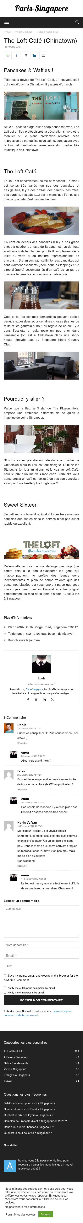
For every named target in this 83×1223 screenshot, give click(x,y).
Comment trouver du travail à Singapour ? (29, 1109)
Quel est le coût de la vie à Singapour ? (28, 1133)
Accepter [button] (46, 1214)
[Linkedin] (34, 55)
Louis (41, 678)
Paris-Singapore (34, 689)
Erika (21, 771)
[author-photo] (41, 673)
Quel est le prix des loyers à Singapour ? (28, 1115)
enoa (25, 752)
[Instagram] (37, 699)
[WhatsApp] (8, 55)
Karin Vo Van (27, 822)
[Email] (43, 55)
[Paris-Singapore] (41, 9)
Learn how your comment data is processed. (38, 1013)
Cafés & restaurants (47, 31)
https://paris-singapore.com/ (41, 683)
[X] (25, 55)
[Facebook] (16, 55)
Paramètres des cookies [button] (21, 1214)
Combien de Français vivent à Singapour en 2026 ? (35, 1121)
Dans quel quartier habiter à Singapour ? (29, 1127)
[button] (6, 22)
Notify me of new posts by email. (26, 992)
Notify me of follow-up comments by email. (32, 988)
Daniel (22, 724)
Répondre (22, 742)
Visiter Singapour (24, 31)
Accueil (8, 31)
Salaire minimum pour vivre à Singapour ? (29, 1103)
